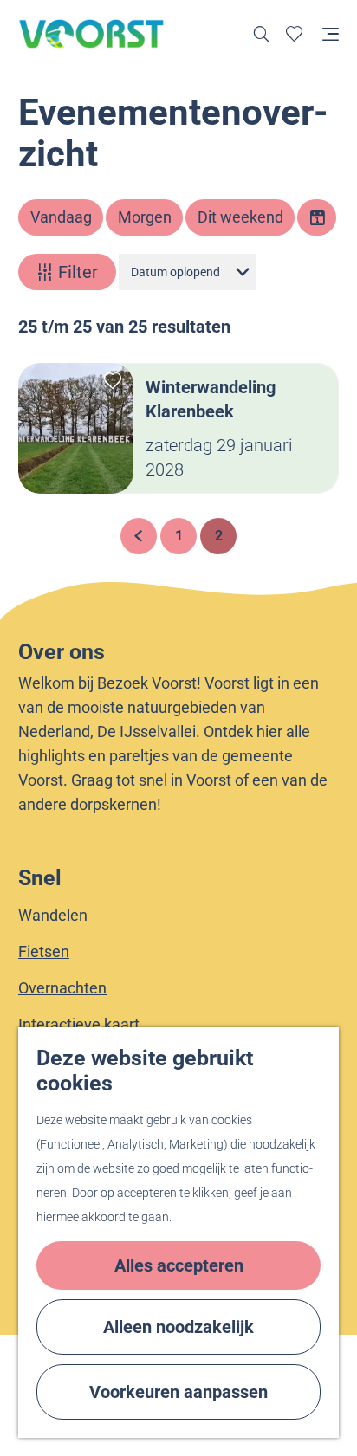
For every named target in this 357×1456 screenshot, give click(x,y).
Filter (78, 272)
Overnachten (62, 988)
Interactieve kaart (79, 1024)
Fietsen (43, 951)
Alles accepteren (178, 1265)
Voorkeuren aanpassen (178, 1392)
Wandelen (53, 915)
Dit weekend (240, 217)
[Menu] (330, 34)
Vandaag (61, 217)
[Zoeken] (262, 34)
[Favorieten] (294, 34)
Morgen (145, 217)
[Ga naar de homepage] (92, 34)
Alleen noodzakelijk (178, 1327)
